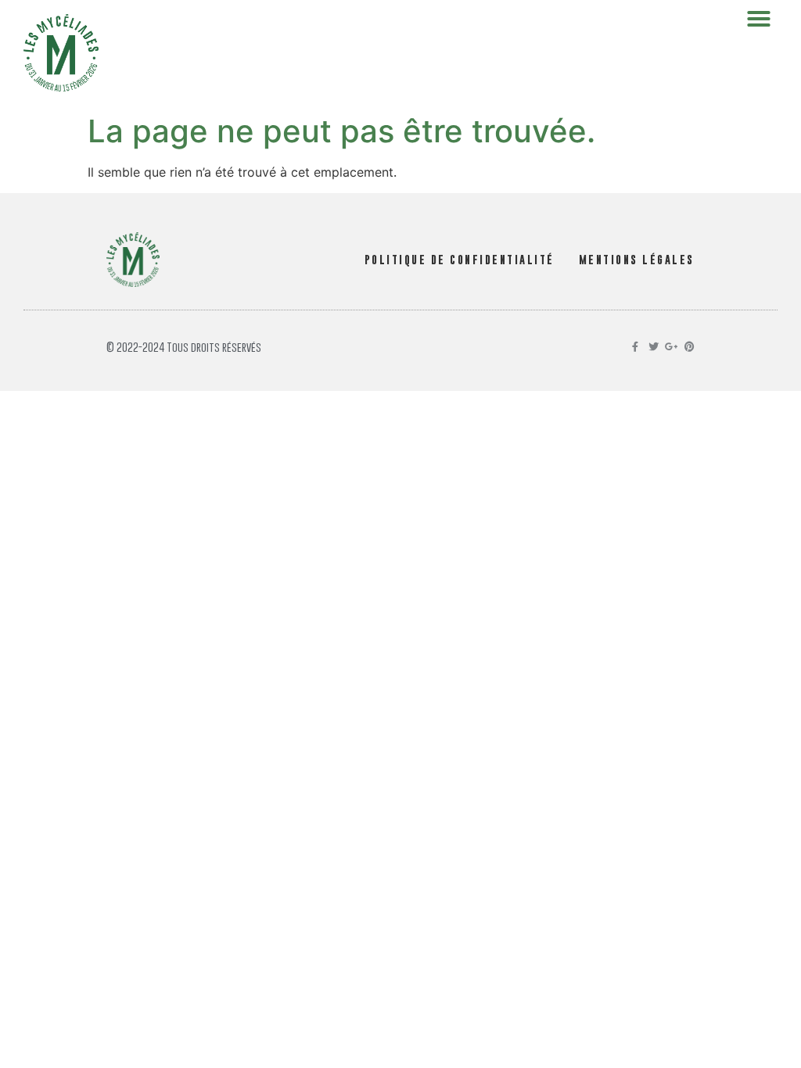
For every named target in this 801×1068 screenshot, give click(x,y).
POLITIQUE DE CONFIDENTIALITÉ (460, 259)
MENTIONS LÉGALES (637, 259)
